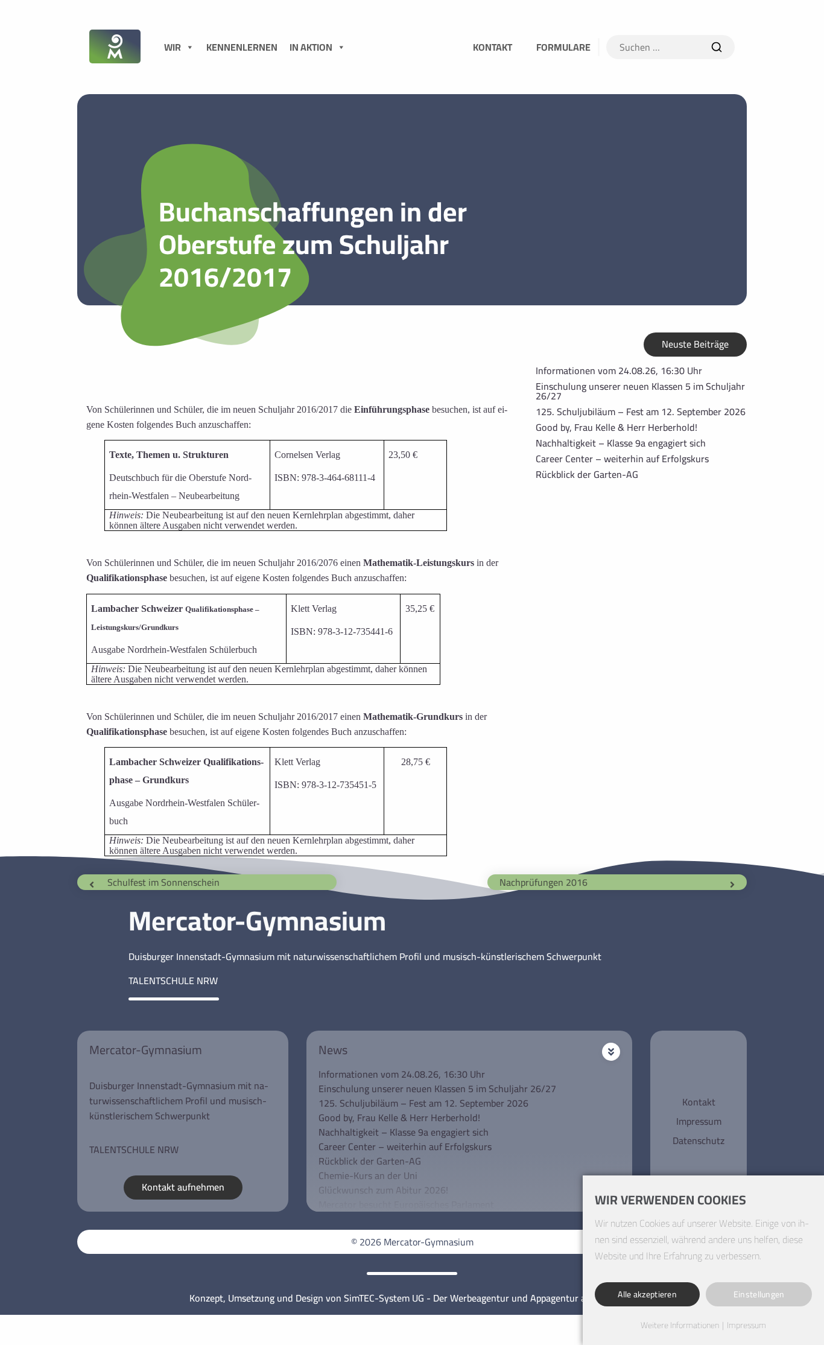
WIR (172, 47)
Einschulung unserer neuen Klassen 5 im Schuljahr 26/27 (640, 391)
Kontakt (698, 1102)
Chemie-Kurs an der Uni (368, 1175)
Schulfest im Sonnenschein (163, 882)
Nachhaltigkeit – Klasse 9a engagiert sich (621, 443)
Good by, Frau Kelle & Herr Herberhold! (616, 427)
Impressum (698, 1121)
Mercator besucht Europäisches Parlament (406, 1204)
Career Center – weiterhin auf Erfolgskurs (622, 459)
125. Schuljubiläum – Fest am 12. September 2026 (641, 411)
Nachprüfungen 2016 (543, 882)
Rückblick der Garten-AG (587, 474)
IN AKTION (311, 47)
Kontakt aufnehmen (183, 1187)
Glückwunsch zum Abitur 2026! (383, 1190)
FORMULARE (563, 47)
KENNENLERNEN (241, 47)
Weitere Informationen (680, 1325)
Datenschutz (698, 1140)
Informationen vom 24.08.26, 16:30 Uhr (619, 370)
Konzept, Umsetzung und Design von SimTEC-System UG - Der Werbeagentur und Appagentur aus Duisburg (412, 1298)
